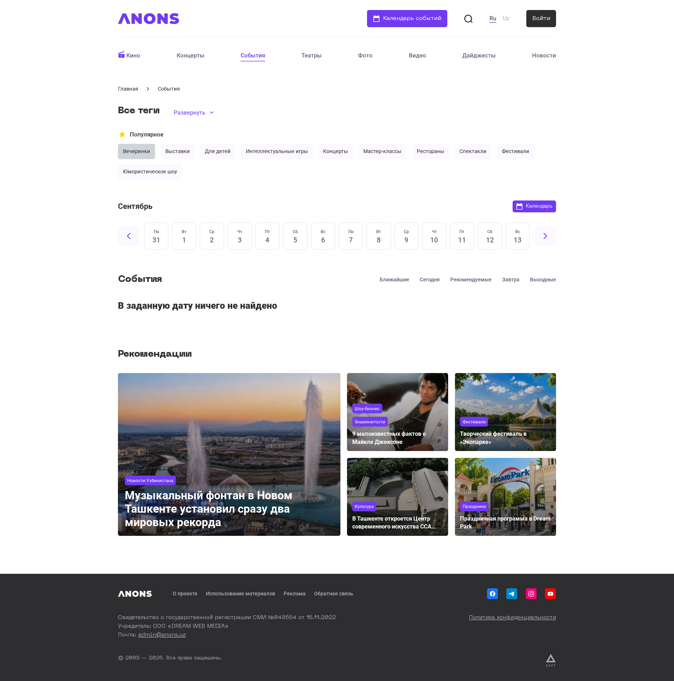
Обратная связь (333, 594)
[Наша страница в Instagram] (531, 593)
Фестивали (515, 151)
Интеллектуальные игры (277, 151)
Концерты (191, 55)
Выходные (543, 280)
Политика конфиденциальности (512, 617)
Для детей (218, 151)
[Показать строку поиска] (468, 18)
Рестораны (430, 151)
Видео (417, 55)
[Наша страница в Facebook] (492, 593)
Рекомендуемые (471, 280)
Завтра (510, 280)
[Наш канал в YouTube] (550, 593)
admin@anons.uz (162, 635)
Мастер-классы (382, 151)
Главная (128, 89)
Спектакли (473, 151)
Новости (544, 55)
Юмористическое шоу (150, 172)
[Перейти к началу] (148, 18)
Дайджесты (479, 55)
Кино (133, 55)
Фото (365, 55)
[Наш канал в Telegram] (511, 593)
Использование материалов (240, 594)
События (253, 55)
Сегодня (430, 280)
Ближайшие (394, 280)
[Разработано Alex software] (551, 660)
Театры (311, 55)
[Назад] (128, 236)
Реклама (295, 594)
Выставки (177, 151)
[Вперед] (545, 236)
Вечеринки (136, 151)
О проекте (185, 594)
